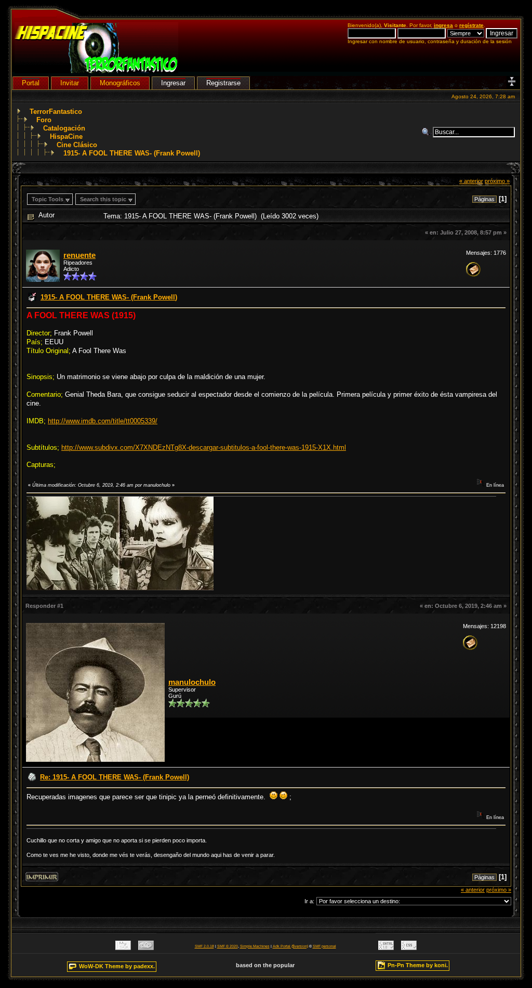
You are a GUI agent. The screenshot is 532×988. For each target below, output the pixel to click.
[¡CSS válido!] (408, 948)
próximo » (497, 181)
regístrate (471, 25)
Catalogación (64, 128)
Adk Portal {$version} (290, 946)
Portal (30, 83)
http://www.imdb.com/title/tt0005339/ (102, 421)
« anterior (471, 181)
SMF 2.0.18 (204, 946)
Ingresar (173, 83)
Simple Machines (255, 946)
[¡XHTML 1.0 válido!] (386, 948)
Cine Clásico (77, 145)
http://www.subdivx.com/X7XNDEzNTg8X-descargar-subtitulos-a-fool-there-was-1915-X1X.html (203, 447)
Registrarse (223, 83)
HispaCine (66, 136)
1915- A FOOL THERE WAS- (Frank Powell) (131, 153)
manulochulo (192, 682)
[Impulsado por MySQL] (123, 948)
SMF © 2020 (227, 946)
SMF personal (324, 946)
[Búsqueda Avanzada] (427, 132)
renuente (79, 255)
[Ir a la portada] (96, 71)
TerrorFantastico (56, 111)
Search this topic (103, 199)
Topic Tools (47, 199)
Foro (43, 120)
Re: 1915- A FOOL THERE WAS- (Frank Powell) (114, 777)
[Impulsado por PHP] (146, 948)
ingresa (443, 25)
